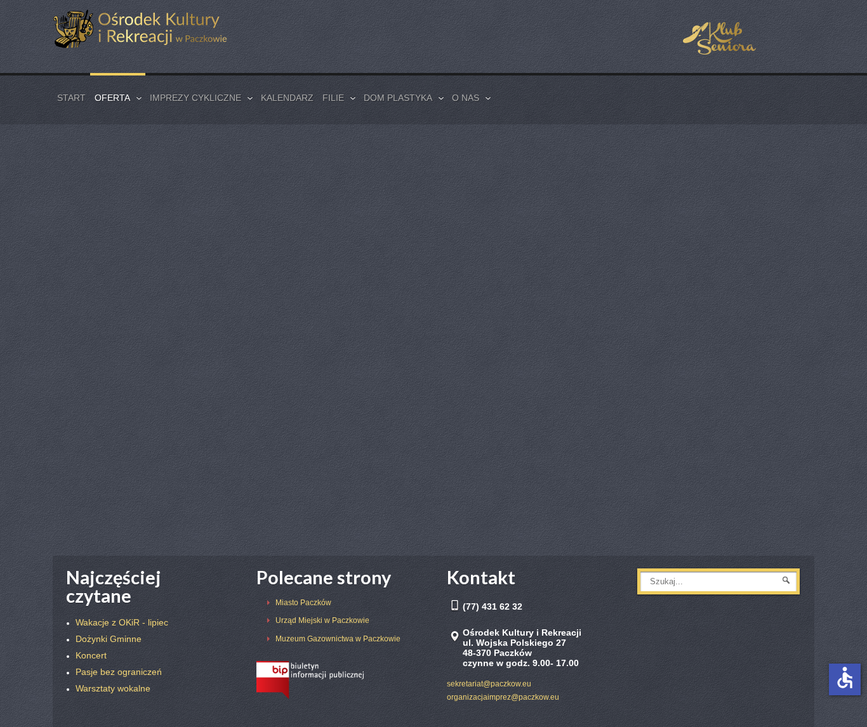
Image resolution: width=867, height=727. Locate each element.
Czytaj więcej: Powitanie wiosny (394, 341)
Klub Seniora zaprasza (120, 437)
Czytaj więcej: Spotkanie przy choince (661, 341)
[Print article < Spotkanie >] (519, 212)
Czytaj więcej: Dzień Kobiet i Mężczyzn (663, 236)
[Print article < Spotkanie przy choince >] (776, 317)
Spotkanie (374, 182)
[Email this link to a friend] (271, 212)
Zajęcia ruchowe (137, 182)
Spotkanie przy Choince (168, 286)
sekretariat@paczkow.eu (489, 683)
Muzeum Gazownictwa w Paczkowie (337, 638)
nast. (506, 520)
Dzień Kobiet (103, 449)
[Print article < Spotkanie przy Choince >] (254, 317)
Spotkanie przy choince (688, 286)
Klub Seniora (121, 214)
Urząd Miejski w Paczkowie (322, 620)
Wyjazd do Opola (110, 473)
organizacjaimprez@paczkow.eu (503, 697)
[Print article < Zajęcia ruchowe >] (254, 212)
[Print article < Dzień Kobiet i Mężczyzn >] (776, 212)
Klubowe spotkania (114, 424)
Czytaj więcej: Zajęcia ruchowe (127, 236)
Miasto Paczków (303, 602)
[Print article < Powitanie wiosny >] (519, 317)
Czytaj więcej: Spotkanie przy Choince (140, 341)
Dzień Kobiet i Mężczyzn (692, 182)
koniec (540, 520)
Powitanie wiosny (407, 286)
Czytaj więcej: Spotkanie (381, 236)
